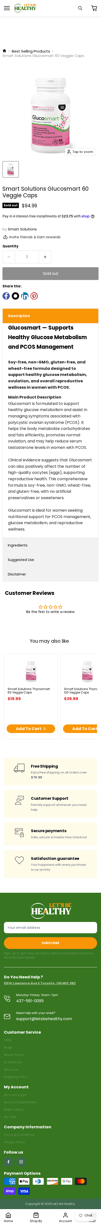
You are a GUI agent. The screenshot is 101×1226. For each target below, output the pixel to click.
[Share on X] (15, 296)
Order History (14, 1109)
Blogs (8, 1047)
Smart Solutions (22, 229)
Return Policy (14, 1055)
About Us (11, 1069)
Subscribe (50, 943)
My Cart (10, 1117)
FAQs (7, 1040)
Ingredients (17, 545)
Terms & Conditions (19, 1135)
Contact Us (12, 1062)
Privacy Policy (14, 1142)
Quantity (10, 246)
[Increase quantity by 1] (45, 257)
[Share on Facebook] (6, 296)
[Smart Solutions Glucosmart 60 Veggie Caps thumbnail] (10, 169)
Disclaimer (17, 574)
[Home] (4, 51)
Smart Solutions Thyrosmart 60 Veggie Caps (29, 690)
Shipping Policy (16, 1077)
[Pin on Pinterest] (34, 296)
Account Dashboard (20, 1102)
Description (19, 315)
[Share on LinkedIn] (24, 296)
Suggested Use (21, 559)
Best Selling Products (31, 51)
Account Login (15, 1095)
